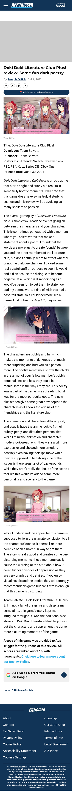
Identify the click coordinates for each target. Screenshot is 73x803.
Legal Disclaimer (56, 744)
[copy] (25, 85)
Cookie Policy (12, 744)
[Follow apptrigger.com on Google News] (64, 675)
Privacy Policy (12, 738)
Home (7, 690)
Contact (8, 725)
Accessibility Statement (19, 751)
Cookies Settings (15, 757)
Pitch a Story (53, 731)
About (7, 718)
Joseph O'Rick (17, 79)
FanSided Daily (13, 731)
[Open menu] (6, 5)
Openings (51, 718)
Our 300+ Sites (54, 725)
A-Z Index (51, 751)
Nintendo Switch (23, 690)
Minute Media (20, 766)
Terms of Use (53, 738)
